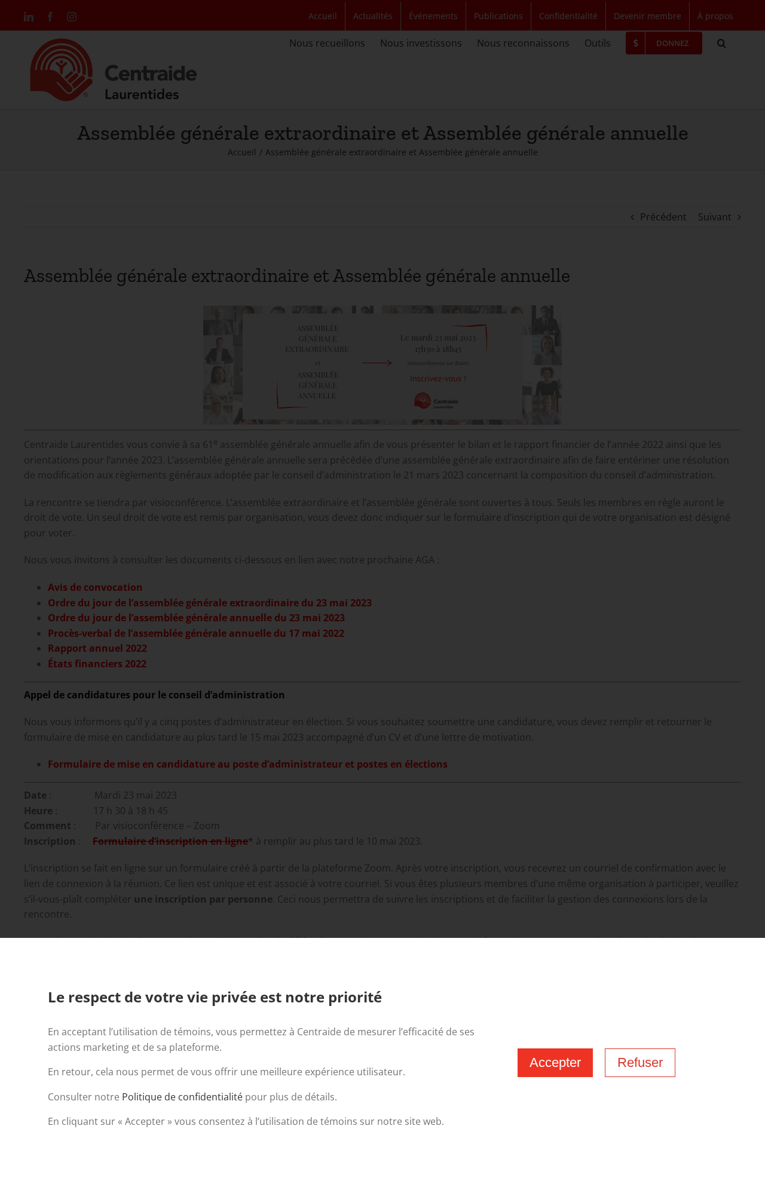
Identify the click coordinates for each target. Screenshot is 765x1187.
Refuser (640, 1062)
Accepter (555, 1062)
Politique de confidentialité (182, 1096)
